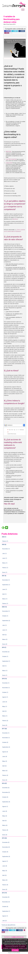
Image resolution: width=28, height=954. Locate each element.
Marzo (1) (4, 563)
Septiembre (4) (6, 801)
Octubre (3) (5, 797)
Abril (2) (4, 634)
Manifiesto (15, 219)
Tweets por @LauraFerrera (8, 925)
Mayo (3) (4, 870)
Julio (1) (4, 553)
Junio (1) (4, 558)
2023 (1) (4, 537)
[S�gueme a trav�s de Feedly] (3, 527)
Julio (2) (4, 920)
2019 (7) (4, 647)
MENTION (8, 151)
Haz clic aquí (9, 504)
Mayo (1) (4, 706)
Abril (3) (4, 766)
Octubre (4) (5, 852)
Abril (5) (4, 875)
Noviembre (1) (6, 549)
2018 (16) (4, 678)
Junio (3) (4, 701)
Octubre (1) (5, 616)
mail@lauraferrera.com (17, 937)
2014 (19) (4, 892)
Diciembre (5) (5, 842)
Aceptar (15, 950)
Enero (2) (4, 644)
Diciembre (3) (5, 787)
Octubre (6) (5, 906)
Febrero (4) (5, 830)
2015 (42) (4, 838)
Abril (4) (4, 820)
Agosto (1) (5, 697)
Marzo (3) (4, 770)
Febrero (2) (5, 720)
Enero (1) (4, 572)
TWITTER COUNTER (11, 159)
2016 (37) (4, 783)
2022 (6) (4, 544)
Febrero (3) (5, 775)
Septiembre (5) (6, 856)
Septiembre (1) (6, 584)
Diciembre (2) (5, 651)
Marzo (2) (4, 639)
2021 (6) (4, 575)
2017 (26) (4, 728)
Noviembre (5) (6, 792)
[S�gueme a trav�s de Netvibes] (6, 527)
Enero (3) (4, 725)
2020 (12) (4, 607)
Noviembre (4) (6, 847)
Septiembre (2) (6, 620)
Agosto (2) (5, 751)
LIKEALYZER (9, 163)
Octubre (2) (5, 742)
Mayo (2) (4, 761)
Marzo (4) (4, 825)
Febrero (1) (5, 541)
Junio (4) (4, 756)
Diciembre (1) (5, 683)
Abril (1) (4, 594)
